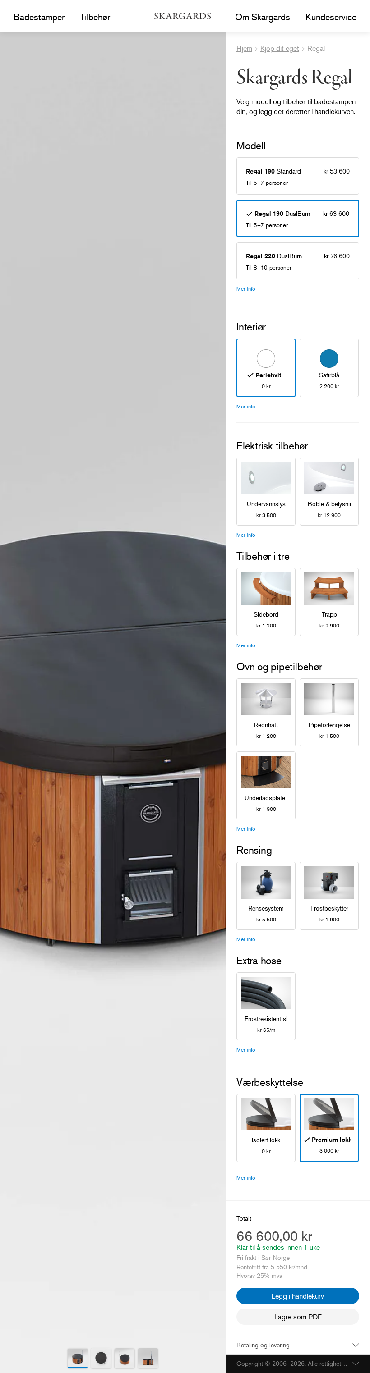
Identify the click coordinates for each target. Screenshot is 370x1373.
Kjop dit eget (279, 48)
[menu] (39, 17)
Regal (316, 48)
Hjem (244, 48)
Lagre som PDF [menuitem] (298, 1316)
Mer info (245, 288)
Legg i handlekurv (298, 1295)
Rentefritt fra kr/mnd (271, 1267)
